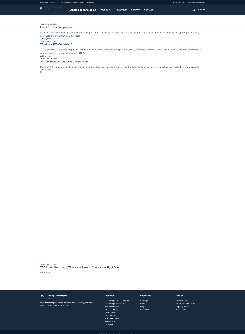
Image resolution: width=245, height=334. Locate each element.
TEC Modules (110, 315)
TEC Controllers (111, 309)
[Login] (194, 10)
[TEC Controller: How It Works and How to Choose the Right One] (122, 167)
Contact (148, 10)
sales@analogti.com (196, 2)
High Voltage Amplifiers (114, 304)
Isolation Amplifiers (112, 306)
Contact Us (145, 309)
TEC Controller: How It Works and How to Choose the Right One (79, 267)
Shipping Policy (182, 306)
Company (135, 10)
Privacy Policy (181, 309)
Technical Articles (48, 24)
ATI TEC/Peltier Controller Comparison (64, 61)
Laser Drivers (110, 312)
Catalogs (144, 301)
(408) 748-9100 (179, 2)
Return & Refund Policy (185, 304)
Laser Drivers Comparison (56, 27)
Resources (122, 10)
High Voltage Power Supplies (117, 301)
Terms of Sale (181, 301)
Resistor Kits (110, 321)
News (142, 304)
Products (106, 10)
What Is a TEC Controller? (56, 44)
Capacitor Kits (111, 324)
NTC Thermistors (112, 318)
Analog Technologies (83, 9)
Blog (142, 306)
